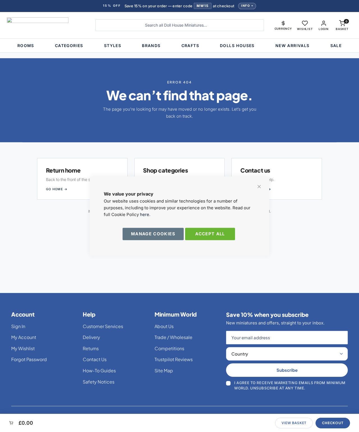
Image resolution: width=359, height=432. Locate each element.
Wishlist (305, 28)
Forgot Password (29, 359)
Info (245, 6)
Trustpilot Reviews (174, 359)
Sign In (18, 326)
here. (145, 214)
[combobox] (179, 25)
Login (324, 28)
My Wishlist (23, 348)
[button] (283, 25)
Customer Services (103, 326)
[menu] (179, 45)
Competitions (169, 348)
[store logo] (47, 25)
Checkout (333, 423)
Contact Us (95, 359)
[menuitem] (26, 45)
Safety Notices (98, 382)
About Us (164, 326)
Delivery (91, 337)
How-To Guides (99, 370)
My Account (23, 337)
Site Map (164, 370)
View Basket (294, 423)
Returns (91, 348)
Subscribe (287, 370)
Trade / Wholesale (173, 337)
